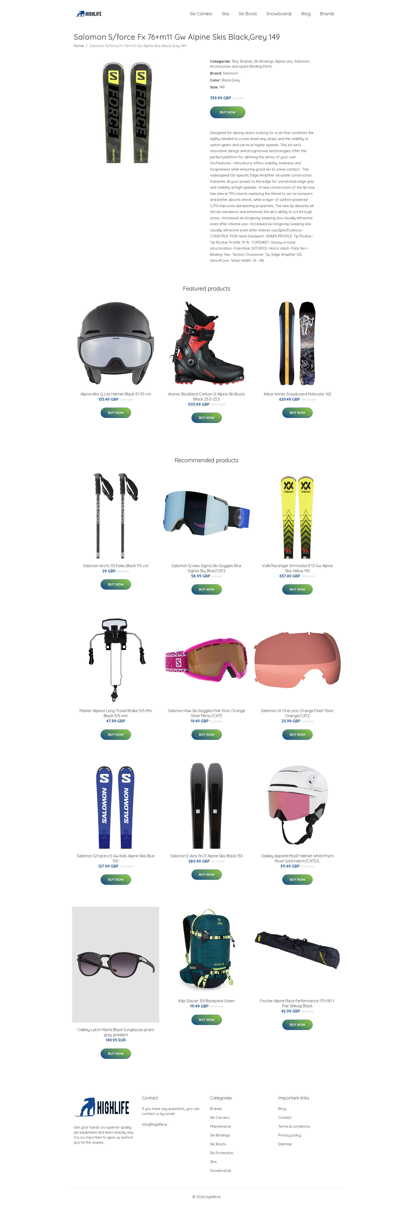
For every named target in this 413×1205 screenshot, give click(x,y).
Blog (305, 13)
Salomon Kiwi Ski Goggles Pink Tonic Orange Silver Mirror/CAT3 (206, 713)
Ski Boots (248, 13)
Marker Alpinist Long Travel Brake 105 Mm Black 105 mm (116, 713)
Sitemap (285, 1144)
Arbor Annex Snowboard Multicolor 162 (297, 394)
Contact (284, 1117)
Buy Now (227, 112)
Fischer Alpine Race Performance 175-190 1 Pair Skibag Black (297, 1003)
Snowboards (279, 13)
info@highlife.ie (154, 1124)
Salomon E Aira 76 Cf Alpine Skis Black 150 (206, 855)
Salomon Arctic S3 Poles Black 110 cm (115, 565)
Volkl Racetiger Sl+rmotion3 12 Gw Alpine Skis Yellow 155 (297, 568)
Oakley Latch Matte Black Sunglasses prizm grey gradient (115, 1032)
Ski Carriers (201, 13)
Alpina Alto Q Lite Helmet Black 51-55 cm (116, 394)
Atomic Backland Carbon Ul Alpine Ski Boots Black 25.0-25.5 (206, 396)
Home (79, 45)
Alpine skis (284, 61)
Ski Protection (221, 1153)
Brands (327, 13)
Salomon (301, 61)
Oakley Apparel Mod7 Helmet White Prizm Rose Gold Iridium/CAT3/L (297, 858)
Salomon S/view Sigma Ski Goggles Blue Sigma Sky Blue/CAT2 (206, 568)
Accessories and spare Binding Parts (241, 66)
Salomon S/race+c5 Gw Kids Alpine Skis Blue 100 (115, 858)
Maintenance (220, 1126)
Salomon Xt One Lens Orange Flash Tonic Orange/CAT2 (297, 713)
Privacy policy (289, 1135)
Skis (225, 13)
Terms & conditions (294, 1126)
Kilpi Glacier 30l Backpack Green (207, 1000)
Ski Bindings (264, 61)
